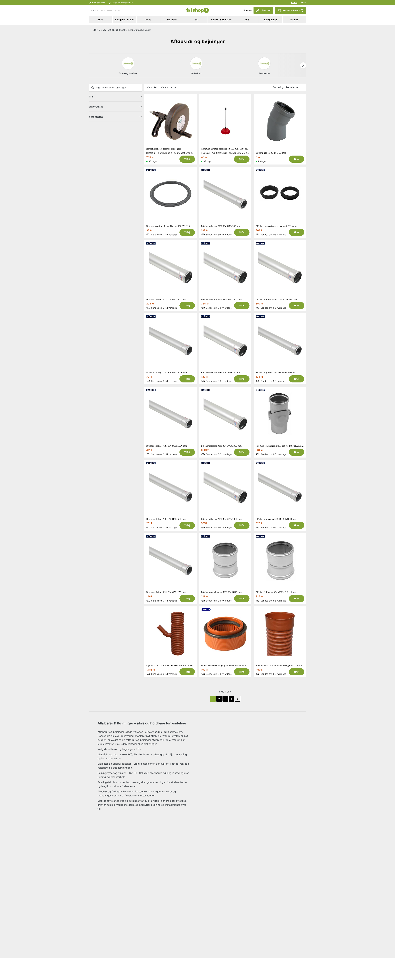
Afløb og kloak (117, 29)
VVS (103, 29)
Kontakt (247, 10)
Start (95, 29)
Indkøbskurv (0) (293, 10)
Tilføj (187, 159)
